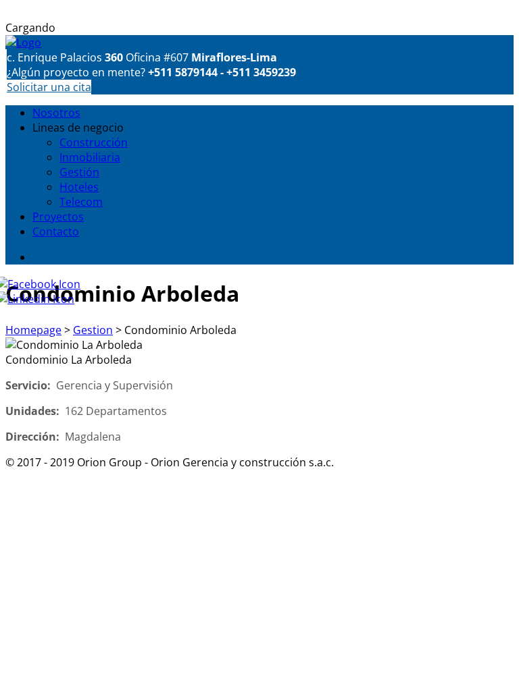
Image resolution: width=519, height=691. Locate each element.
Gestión (79, 172)
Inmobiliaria (89, 157)
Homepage (33, 330)
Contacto (55, 231)
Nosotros (56, 112)
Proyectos (58, 216)
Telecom (81, 201)
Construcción (93, 142)
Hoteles (79, 186)
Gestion (93, 330)
